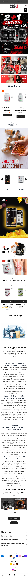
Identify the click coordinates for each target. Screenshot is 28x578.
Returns (14, 522)
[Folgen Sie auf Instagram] (13, 570)
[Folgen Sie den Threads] (15, 570)
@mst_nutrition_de (13, 492)
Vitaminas (9, 189)
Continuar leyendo (13, 359)
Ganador (22, 189)
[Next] (26, 179)
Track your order (14, 518)
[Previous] (2, 179)
